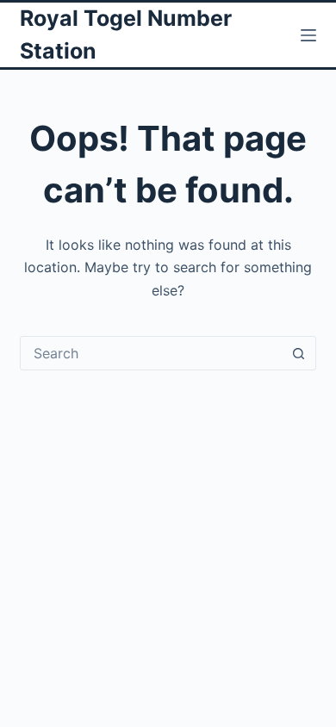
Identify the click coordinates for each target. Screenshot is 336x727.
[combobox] (151, 353)
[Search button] (299, 353)
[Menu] (308, 35)
